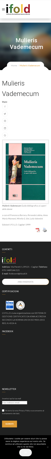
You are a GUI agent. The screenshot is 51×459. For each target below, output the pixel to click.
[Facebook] (5, 106)
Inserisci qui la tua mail (11, 398)
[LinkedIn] (5, 128)
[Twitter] (5, 114)
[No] (47, 447)
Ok (25, 452)
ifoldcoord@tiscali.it (18, 273)
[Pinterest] (5, 121)
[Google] (5, 135)
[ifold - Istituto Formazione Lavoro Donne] (18, 9)
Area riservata (25, 282)
